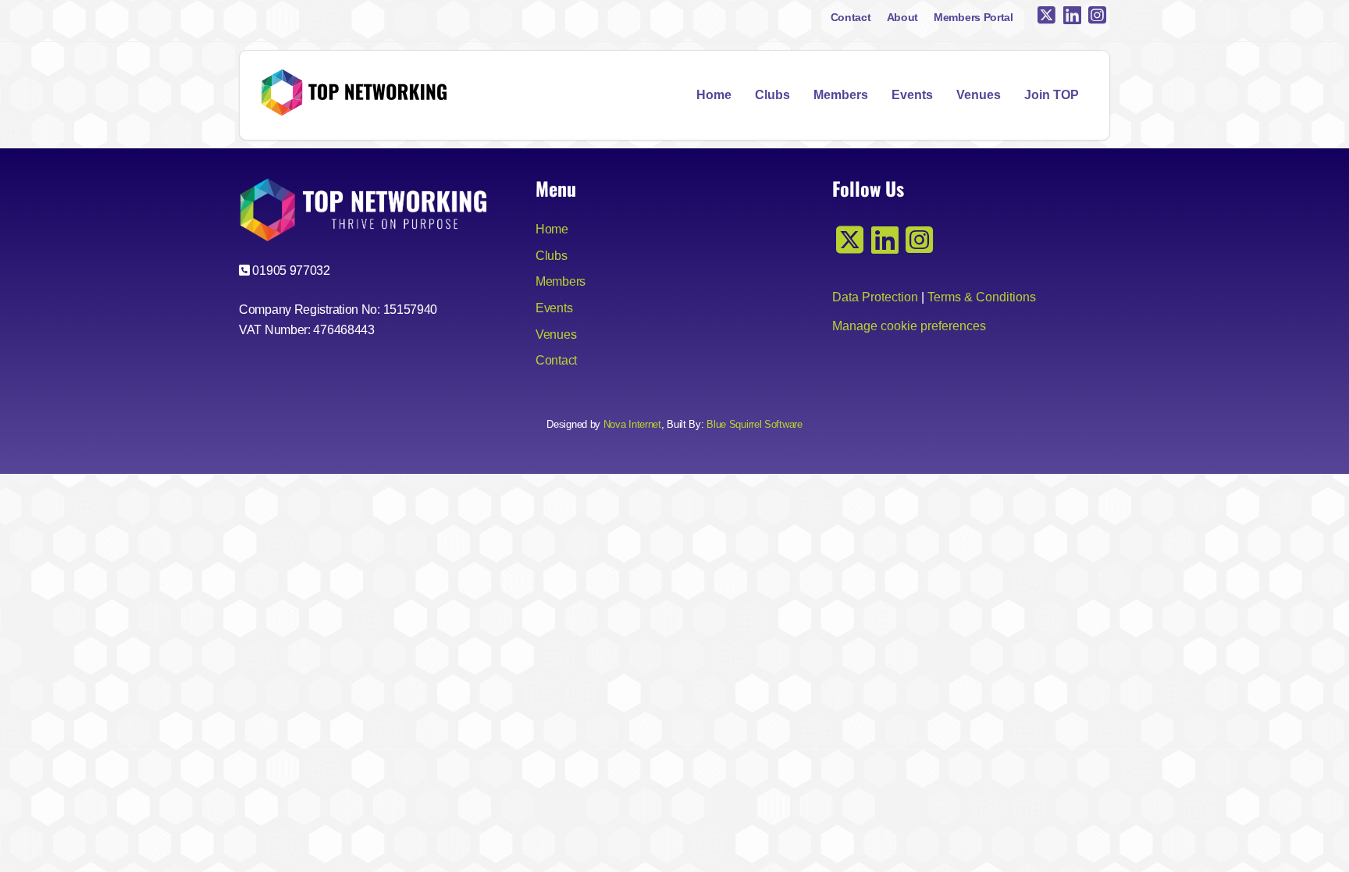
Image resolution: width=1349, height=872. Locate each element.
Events (912, 94)
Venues (978, 94)
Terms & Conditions (981, 297)
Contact (851, 17)
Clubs (772, 94)
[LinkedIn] (1072, 15)
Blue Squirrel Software (754, 424)
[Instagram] (1097, 15)
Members (840, 94)
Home (713, 94)
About (903, 17)
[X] (1046, 15)
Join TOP (1051, 94)
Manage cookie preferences (909, 326)
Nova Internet (632, 424)
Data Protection (875, 297)
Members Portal (973, 17)
